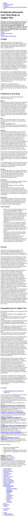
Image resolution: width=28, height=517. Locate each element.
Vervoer (2, 34)
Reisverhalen (10, 498)
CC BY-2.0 (3, 315)
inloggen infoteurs (8, 513)
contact (5, 512)
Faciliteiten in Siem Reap (6, 33)
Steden (8, 499)
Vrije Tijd (9, 500)
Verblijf (2, 32)
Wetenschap (6, 504)
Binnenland (9, 490)
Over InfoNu (7, 508)
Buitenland (6, 5)
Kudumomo (20, 314)
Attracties (9, 487)
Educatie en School (8, 471)
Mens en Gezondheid (9, 480)
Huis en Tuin (7, 478)
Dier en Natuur (7, 470)
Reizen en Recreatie (8, 4)
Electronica (6, 472)
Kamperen (9, 496)
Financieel (6, 475)
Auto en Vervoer (7, 468)
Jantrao (3, 455)
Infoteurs (6, 510)
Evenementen (10, 495)
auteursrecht (17, 394)
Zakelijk (5, 506)
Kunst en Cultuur (8, 479)
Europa (8, 494)
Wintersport (9, 502)
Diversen (9, 492)
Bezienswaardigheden (12, 488)
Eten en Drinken (7, 474)
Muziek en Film (7, 483)
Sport (5, 503)
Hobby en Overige (8, 476)
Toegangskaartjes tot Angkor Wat (8, 36)
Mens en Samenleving (9, 482)
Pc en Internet (7, 484)
